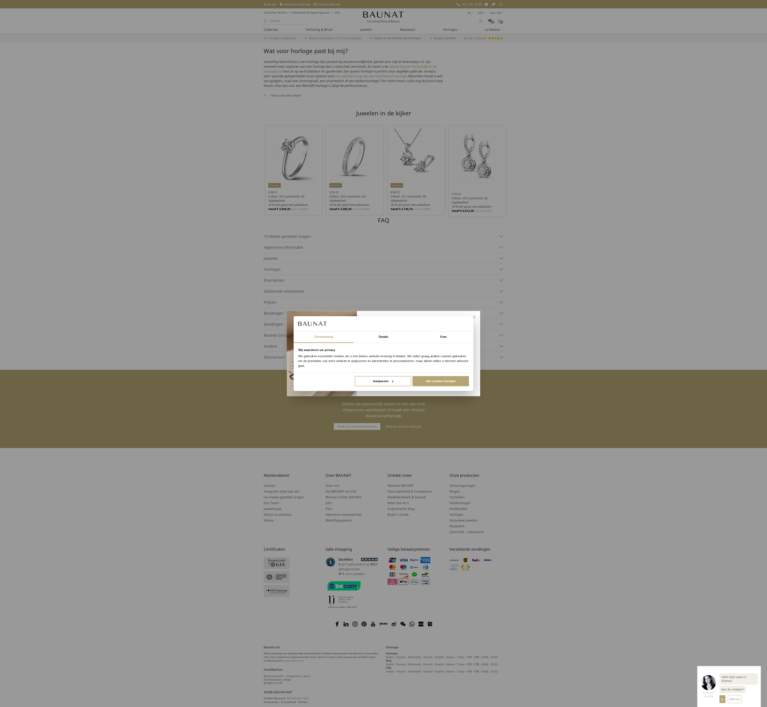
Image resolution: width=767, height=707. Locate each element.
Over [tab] (443, 337)
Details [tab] (383, 337)
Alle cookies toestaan (441, 381)
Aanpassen (380, 381)
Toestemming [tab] (323, 337)
